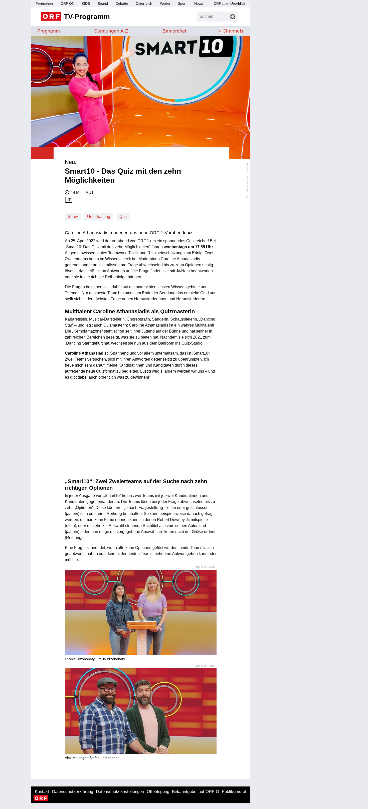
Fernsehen (44, 4)
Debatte (122, 4)
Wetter (165, 4)
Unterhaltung (98, 216)
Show (73, 216)
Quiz (123, 216)
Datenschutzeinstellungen (120, 791)
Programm (48, 31)
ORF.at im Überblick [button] (229, 4)
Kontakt (42, 791)
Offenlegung (158, 791)
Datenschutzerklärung (72, 791)
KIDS (86, 4)
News (198, 4)
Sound (103, 4)
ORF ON (67, 4)
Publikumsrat (234, 791)
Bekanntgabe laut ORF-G (195, 791)
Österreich (144, 4)
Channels (233, 31)
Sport (182, 4)
